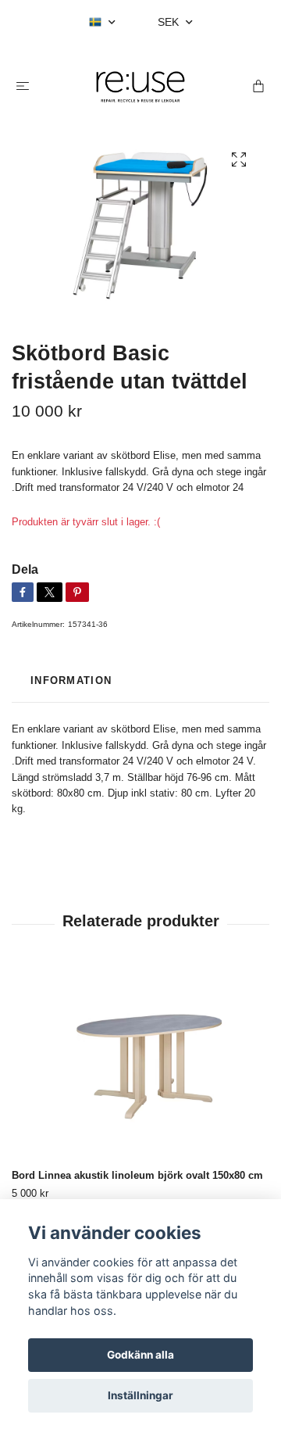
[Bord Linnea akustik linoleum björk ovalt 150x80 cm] (140, 1065)
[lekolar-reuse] (140, 87)
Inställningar (140, 1395)
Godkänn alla (140, 1354)
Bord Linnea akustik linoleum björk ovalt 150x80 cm (137, 1175)
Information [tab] (71, 680)
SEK (170, 22)
